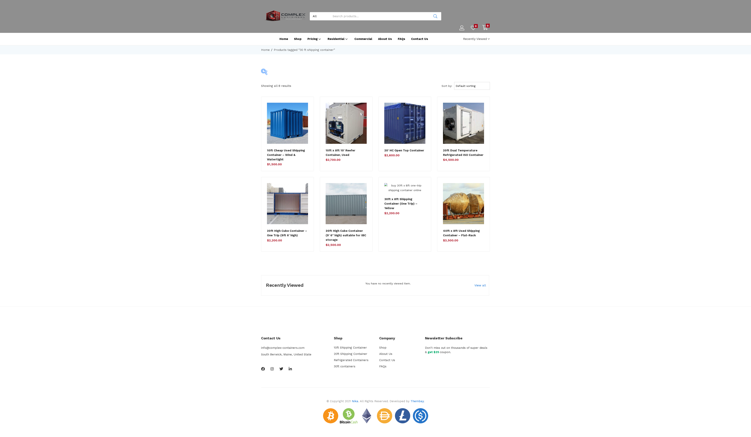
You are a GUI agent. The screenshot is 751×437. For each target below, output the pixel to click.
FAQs (401, 39)
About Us (385, 39)
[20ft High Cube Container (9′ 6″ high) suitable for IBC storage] (346, 203)
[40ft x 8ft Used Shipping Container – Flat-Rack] (463, 203)
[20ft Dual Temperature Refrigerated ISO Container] (463, 123)
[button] (485, 28)
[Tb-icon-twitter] (281, 369)
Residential (336, 39)
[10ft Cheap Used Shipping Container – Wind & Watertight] (287, 123)
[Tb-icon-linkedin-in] (290, 369)
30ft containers (344, 366)
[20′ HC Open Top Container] (404, 123)
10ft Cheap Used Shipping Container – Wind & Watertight (286, 155)
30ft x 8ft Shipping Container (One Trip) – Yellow (400, 203)
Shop (298, 39)
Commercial (363, 39)
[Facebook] (263, 369)
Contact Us (419, 39)
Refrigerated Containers (351, 360)
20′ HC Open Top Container (404, 150)
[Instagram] (272, 369)
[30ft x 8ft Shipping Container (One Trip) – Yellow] (404, 187)
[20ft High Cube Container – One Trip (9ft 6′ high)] (287, 203)
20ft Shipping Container (350, 354)
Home (283, 39)
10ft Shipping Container (350, 347)
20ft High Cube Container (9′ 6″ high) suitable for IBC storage (346, 235)
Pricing (312, 39)
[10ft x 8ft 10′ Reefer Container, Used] (346, 123)
